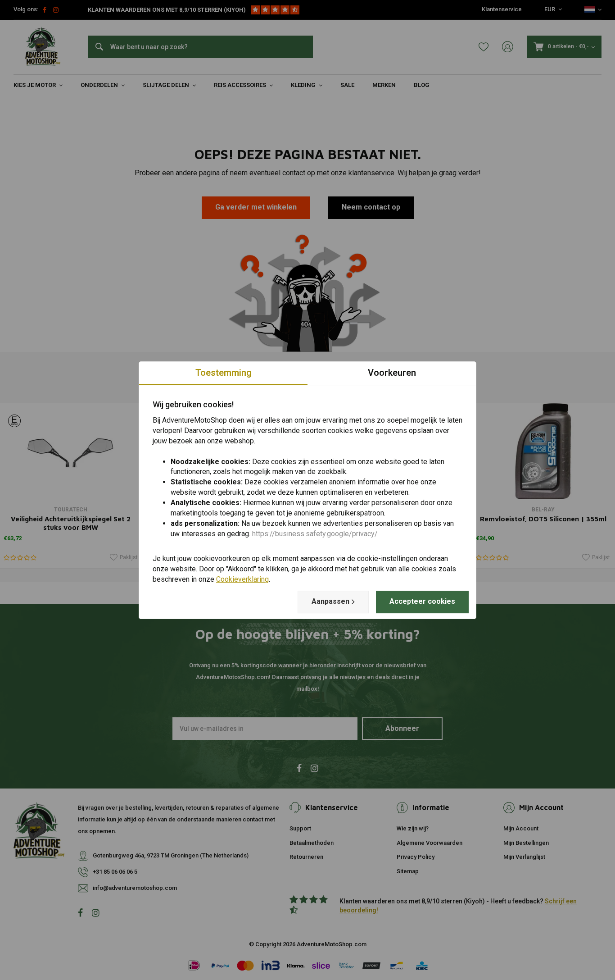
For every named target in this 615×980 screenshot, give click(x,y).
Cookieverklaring (242, 579)
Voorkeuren (392, 372)
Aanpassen (330, 601)
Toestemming (223, 372)
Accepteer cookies (422, 601)
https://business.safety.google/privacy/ (315, 533)
